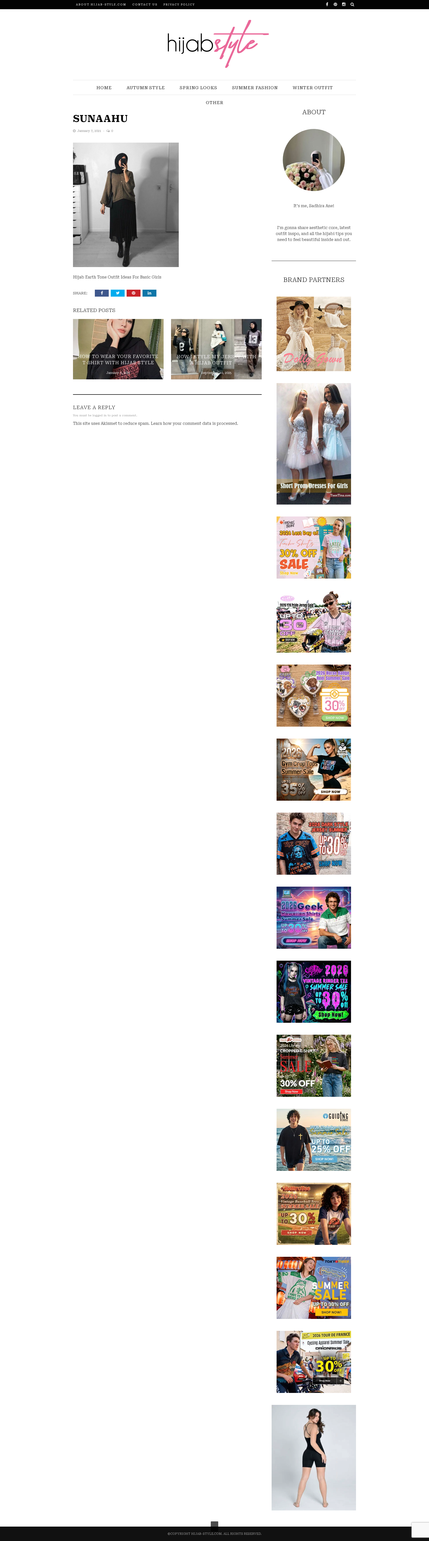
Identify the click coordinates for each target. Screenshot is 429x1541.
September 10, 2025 (216, 373)
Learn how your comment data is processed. (194, 423)
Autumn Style (146, 87)
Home (104, 87)
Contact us (144, 4)
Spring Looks (198, 87)
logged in (100, 415)
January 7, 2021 (89, 131)
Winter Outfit (313, 87)
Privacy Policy (179, 4)
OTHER (214, 102)
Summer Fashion (255, 87)
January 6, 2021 (118, 373)
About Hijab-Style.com (101, 4)
